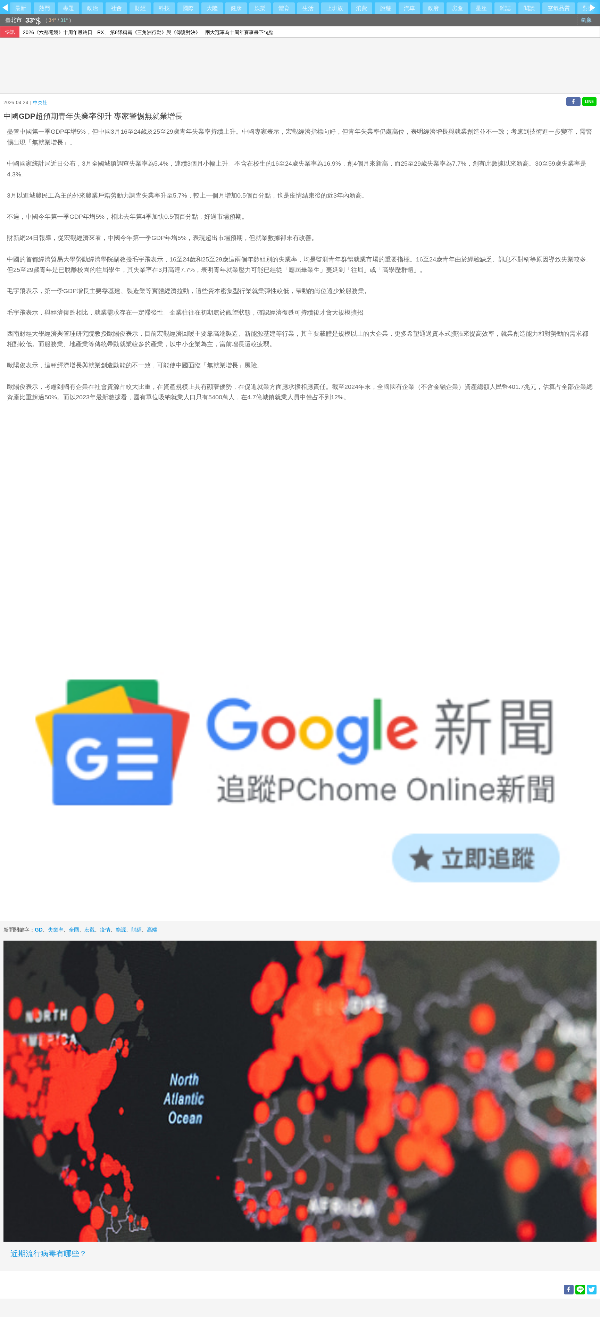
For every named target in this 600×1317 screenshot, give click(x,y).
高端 (152, 930)
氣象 (587, 20)
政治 (92, 8)
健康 (236, 8)
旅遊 (385, 8)
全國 (74, 930)
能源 (121, 930)
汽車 (409, 8)
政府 (433, 8)
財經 (140, 8)
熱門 (44, 8)
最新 (20, 8)
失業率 (56, 930)
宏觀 (89, 930)
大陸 (212, 8)
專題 (68, 8)
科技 (164, 8)
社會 (116, 8)
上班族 (334, 8)
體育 (284, 8)
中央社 (40, 102)
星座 (481, 8)
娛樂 (260, 8)
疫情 (105, 930)
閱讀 (529, 8)
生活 (308, 8)
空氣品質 (559, 8)
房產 (457, 8)
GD (39, 930)
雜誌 (505, 8)
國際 (188, 8)
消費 (361, 8)
